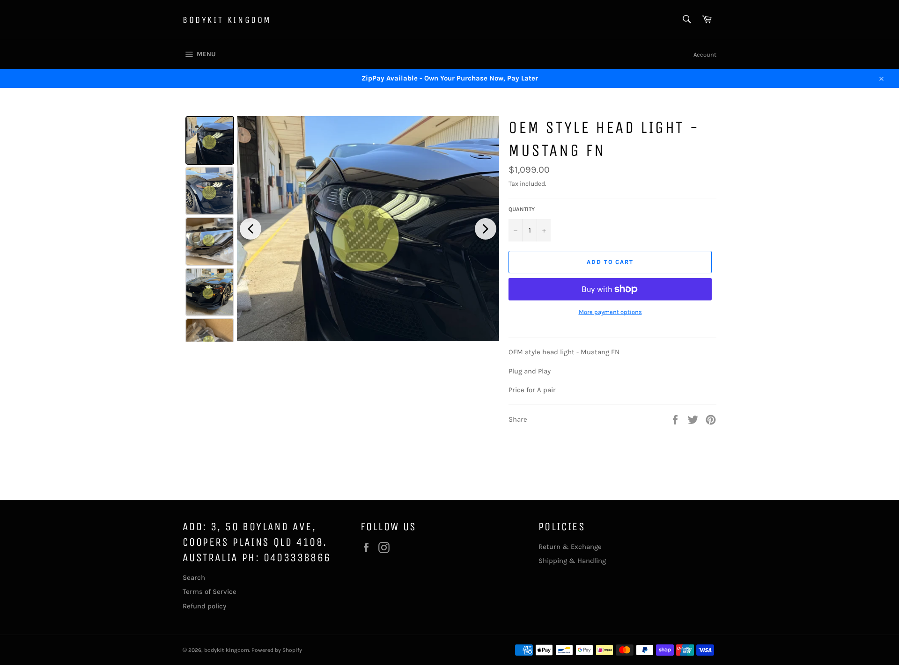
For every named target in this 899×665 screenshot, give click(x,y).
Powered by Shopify (276, 650)
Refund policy (204, 606)
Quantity (521, 209)
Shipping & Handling (572, 560)
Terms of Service (209, 591)
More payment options (610, 311)
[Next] (485, 229)
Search (194, 577)
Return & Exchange (570, 546)
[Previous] (250, 229)
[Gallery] (341, 229)
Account (704, 54)
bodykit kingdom (227, 20)
